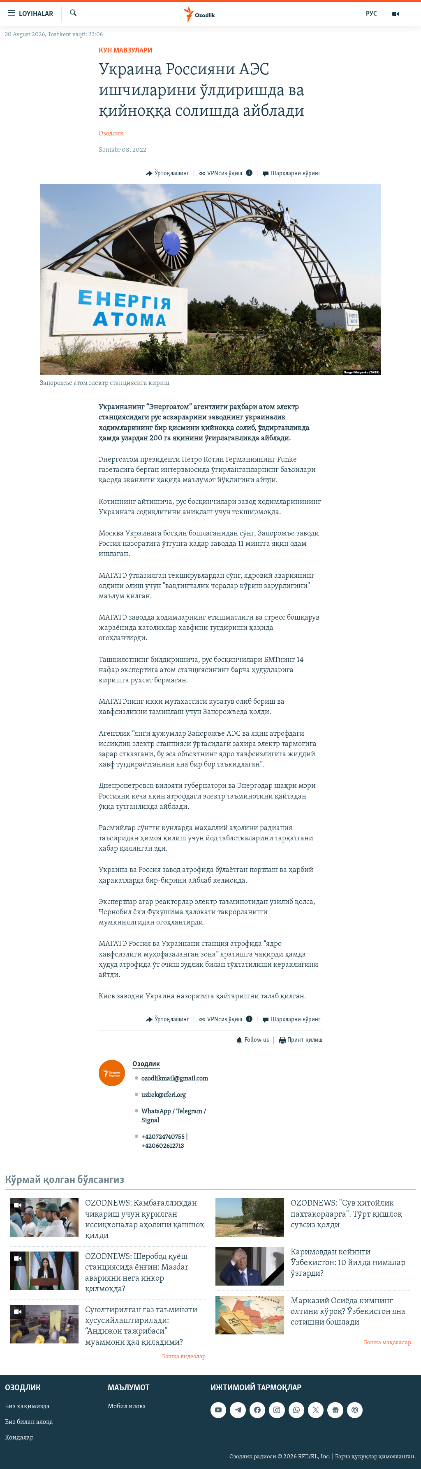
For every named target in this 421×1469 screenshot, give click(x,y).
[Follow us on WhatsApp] (296, 1410)
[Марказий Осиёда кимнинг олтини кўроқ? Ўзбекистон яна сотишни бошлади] (249, 1315)
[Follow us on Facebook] (257, 1410)
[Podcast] (355, 1410)
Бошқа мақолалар (387, 1343)
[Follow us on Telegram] (237, 1410)
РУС (371, 14)
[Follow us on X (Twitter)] (316, 1410)
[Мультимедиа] (395, 14)
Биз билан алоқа (29, 1422)
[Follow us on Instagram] (277, 1410)
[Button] (167, 173)
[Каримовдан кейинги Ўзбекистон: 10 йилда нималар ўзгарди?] (249, 1266)
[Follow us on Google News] (335, 1410)
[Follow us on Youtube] (218, 1410)
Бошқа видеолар (184, 1357)
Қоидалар (19, 1438)
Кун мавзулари (126, 51)
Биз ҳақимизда (27, 1407)
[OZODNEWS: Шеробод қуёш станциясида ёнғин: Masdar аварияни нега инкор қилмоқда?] (44, 1271)
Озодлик (111, 133)
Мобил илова (127, 1407)
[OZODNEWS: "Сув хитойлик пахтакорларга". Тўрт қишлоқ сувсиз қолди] (249, 1217)
